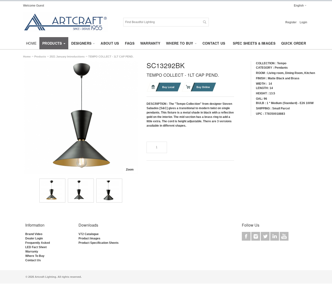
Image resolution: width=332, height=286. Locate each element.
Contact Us (33, 260)
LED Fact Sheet (36, 247)
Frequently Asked (37, 243)
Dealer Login (34, 238)
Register (291, 22)
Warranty (31, 251)
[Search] (204, 22)
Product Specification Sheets (99, 243)
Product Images (89, 238)
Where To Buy (34, 256)
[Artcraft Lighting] (65, 22)
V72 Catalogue (89, 234)
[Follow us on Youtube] (284, 236)
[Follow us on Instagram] (256, 236)
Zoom (130, 169)
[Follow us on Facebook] (246, 236)
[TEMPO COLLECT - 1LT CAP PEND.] (81, 63)
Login (303, 22)
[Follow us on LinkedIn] (275, 236)
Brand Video (33, 234)
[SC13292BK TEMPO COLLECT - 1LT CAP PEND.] (52, 190)
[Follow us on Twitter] (265, 236)
